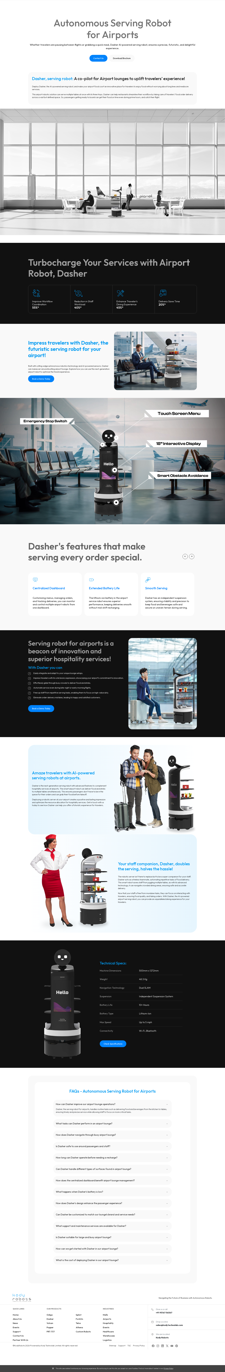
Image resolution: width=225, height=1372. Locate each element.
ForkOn (79, 1319)
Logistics (107, 1340)
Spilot (78, 1315)
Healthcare (108, 1331)
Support (17, 1331)
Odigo (50, 1315)
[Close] (53, 1369)
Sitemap (112, 1345)
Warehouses (109, 1335)
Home (15, 1315)
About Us (17, 1319)
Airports (107, 1319)
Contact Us (98, 58)
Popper (50, 1327)
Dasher (50, 1319)
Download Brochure (122, 58)
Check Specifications (113, 1043)
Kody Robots (162, 1337)
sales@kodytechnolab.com (169, 1325)
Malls (105, 1315)
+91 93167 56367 (164, 1312)
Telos (78, 1323)
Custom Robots (83, 1331)
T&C (129, 1345)
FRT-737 (51, 1331)
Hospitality (108, 1323)
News (15, 1323)
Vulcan (50, 1323)
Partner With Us (20, 1340)
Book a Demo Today (41, 379)
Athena (79, 1327)
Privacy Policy (139, 1345)
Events (16, 1327)
